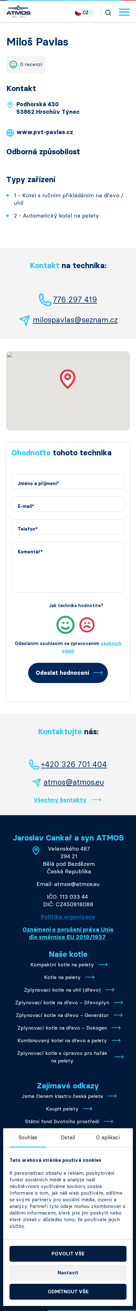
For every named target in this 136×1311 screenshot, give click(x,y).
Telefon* (28, 529)
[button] (68, 379)
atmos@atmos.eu (74, 782)
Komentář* (30, 552)
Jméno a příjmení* (38, 483)
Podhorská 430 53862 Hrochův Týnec (48, 108)
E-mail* (26, 506)
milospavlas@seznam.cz (75, 319)
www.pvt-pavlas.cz (44, 132)
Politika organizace (68, 917)
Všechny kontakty (60, 800)
